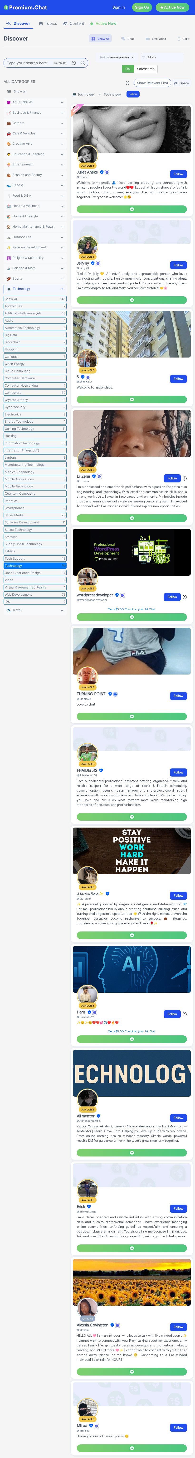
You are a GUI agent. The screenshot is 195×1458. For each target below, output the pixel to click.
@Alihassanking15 (89, 1120)
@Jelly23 (83, 268)
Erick (81, 1206)
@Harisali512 (85, 1017)
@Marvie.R (84, 898)
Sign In (118, 7)
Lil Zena (84, 476)
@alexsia (83, 1330)
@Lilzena (83, 481)
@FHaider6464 (87, 775)
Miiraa (82, 1425)
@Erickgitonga (87, 1211)
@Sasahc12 (84, 382)
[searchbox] (169, 57)
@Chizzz (83, 177)
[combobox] (162, 57)
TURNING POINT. (92, 694)
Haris (82, 1012)
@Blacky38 (84, 699)
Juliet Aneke (88, 172)
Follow (133, 94)
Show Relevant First (152, 83)
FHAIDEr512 (87, 770)
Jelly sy (83, 263)
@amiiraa (83, 1430)
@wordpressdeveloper (92, 600)
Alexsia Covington (93, 1325)
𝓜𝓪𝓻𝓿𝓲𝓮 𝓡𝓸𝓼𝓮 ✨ (91, 893)
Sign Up (142, 7)
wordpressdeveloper (95, 595)
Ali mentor (86, 1116)
